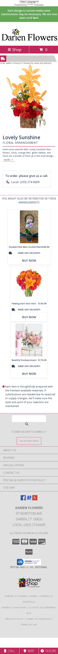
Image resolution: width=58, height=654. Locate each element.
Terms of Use (29, 624)
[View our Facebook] (23, 499)
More (7, 159)
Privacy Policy (14, 618)
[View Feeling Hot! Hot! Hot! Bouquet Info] (29, 283)
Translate (39, 4)
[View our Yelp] (34, 499)
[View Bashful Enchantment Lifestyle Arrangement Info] (29, 340)
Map (30, 651)
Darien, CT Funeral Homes (21, 596)
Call (10, 651)
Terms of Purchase (38, 618)
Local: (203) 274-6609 (29, 525)
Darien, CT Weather (14, 607)
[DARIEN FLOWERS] (29, 40)
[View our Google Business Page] (29, 499)
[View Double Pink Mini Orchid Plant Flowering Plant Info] (29, 227)
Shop (16, 49)
